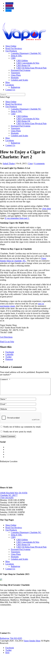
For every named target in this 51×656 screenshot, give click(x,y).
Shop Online (10, 46)
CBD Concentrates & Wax (27, 63)
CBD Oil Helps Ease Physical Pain (31, 68)
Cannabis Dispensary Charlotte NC (26, 53)
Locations (9, 85)
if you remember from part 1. (17, 218)
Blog (7, 82)
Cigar (30, 163)
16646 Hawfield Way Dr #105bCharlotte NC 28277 (13, 494)
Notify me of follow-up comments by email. (22, 427)
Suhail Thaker (9, 163)
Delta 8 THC (16, 56)
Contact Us (10, 90)
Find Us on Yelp (7, 341)
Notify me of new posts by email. (17, 431)
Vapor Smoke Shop (32, 641)
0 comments (39, 163)
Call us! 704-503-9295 (9, 15)
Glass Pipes (16, 75)
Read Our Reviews (13, 48)
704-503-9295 (16, 638)
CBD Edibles (22, 60)
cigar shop (46, 208)
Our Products (11, 51)
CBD (13, 58)
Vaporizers (15, 73)
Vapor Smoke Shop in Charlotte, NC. (23, 259)
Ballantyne (15, 87)
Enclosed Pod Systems (20, 70)
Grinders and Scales (19, 80)
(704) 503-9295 (6, 497)
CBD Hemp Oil (23, 65)
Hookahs (15, 77)
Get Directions (6, 337)
